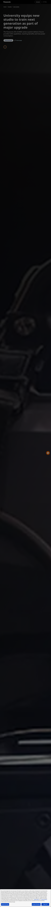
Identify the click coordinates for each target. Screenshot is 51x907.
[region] (25, 898)
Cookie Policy (36, 899)
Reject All (45, 904)
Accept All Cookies (36, 904)
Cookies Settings (5, 904)
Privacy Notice (44, 899)
